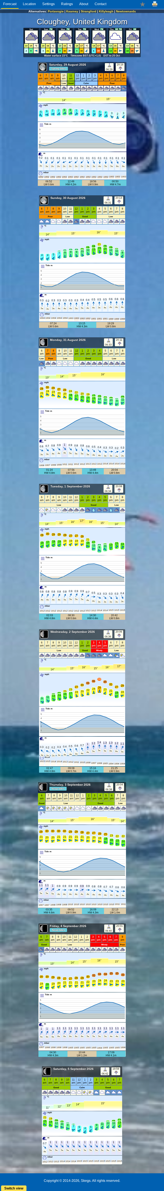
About (83, 4)
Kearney (72, 11)
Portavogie (56, 11)
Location (29, 4)
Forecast (9, 4)
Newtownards (126, 11)
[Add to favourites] (142, 4)
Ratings (67, 4)
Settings (48, 4)
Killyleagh (106, 11)
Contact (100, 4)
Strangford (88, 11)
